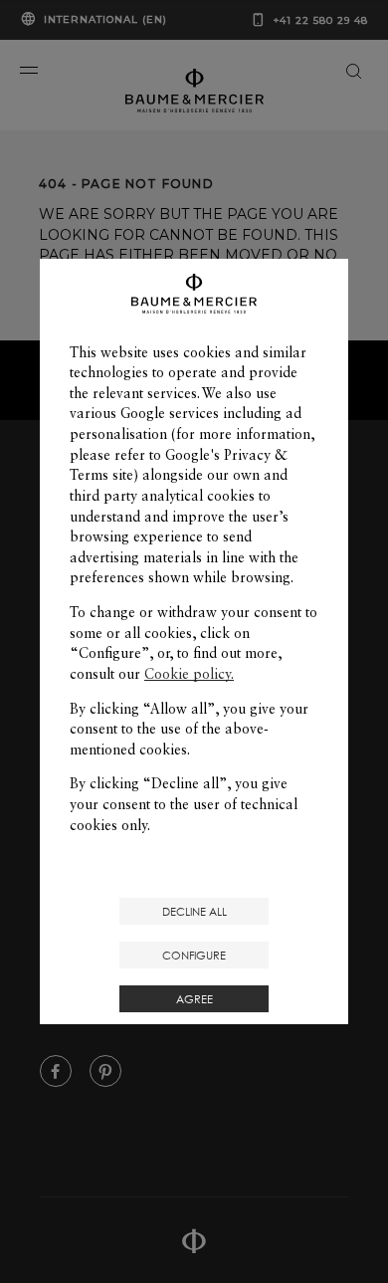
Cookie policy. (189, 674)
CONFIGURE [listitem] (194, 955)
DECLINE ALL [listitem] (194, 911)
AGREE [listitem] (194, 998)
